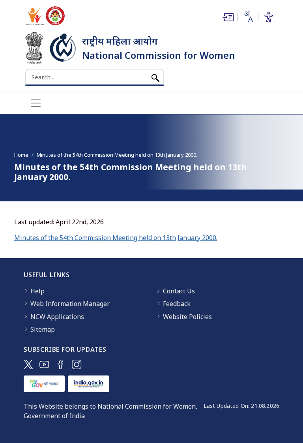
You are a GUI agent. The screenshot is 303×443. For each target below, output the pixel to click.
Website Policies (187, 316)
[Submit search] (155, 77)
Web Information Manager (70, 303)
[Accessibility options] (269, 17)
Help (37, 291)
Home (21, 154)
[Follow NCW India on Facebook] (60, 364)
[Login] (227, 17)
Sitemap (42, 329)
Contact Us (179, 291)
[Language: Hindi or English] (248, 16)
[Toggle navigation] (36, 103)
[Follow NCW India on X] (28, 364)
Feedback (177, 303)
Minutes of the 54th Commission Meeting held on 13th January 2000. (115, 237)
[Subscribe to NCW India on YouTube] (44, 364)
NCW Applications (57, 316)
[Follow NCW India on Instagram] (77, 364)
